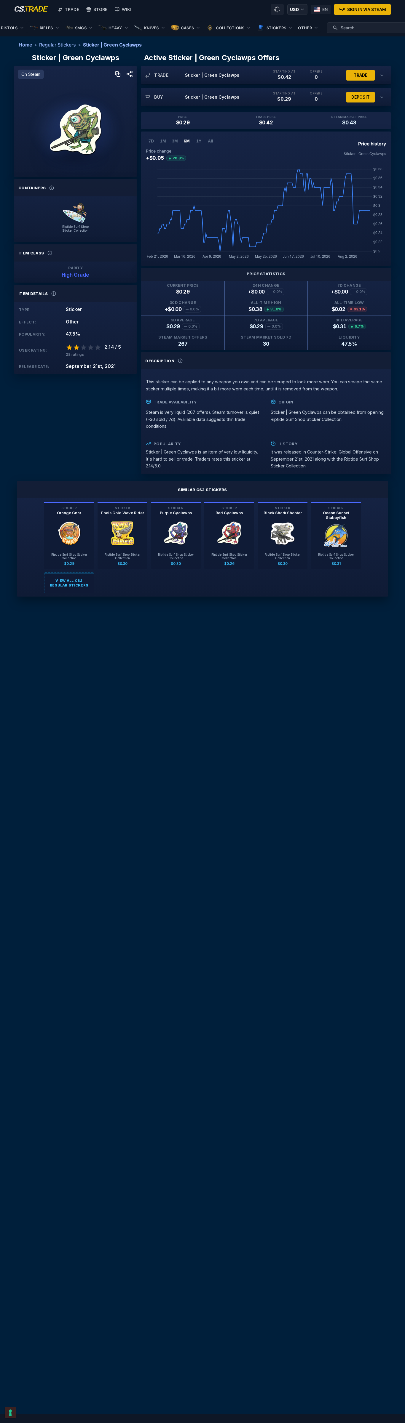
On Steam (30, 74)
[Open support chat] (277, 9)
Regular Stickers (57, 45)
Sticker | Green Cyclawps (112, 45)
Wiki (126, 9)
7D (151, 141)
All (210, 141)
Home (25, 45)
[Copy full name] (117, 74)
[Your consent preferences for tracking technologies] (10, 1412)
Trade (72, 9)
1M (163, 141)
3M (175, 141)
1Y (198, 141)
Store (100, 9)
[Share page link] (129, 74)
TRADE (360, 75)
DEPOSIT (360, 97)
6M (187, 141)
